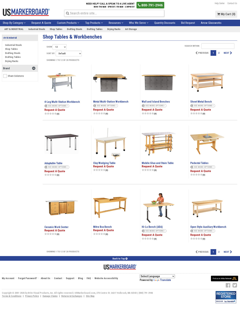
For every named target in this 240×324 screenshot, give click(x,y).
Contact (58, 278)
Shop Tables (56, 29)
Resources (115, 23)
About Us (45, 278)
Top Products (93, 23)
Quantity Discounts (164, 23)
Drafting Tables (94, 29)
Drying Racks (113, 29)
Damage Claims (50, 296)
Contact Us (232, 3)
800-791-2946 (152, 5)
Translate (165, 280)
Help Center (220, 3)
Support (70, 278)
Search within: (192, 46)
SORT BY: (51, 53)
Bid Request (188, 23)
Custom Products (67, 23)
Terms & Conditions (11, 296)
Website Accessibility (106, 278)
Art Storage (131, 29)
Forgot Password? (27, 278)
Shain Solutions (16, 76)
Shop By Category (13, 23)
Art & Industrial (14, 29)
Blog (80, 278)
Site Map (90, 296)
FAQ (89, 278)
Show (49, 47)
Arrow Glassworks (211, 23)
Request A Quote (41, 23)
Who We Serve (138, 23)
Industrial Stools (36, 29)
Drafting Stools (74, 29)
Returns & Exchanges (71, 296)
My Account (8, 278)
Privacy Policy (32, 296)
